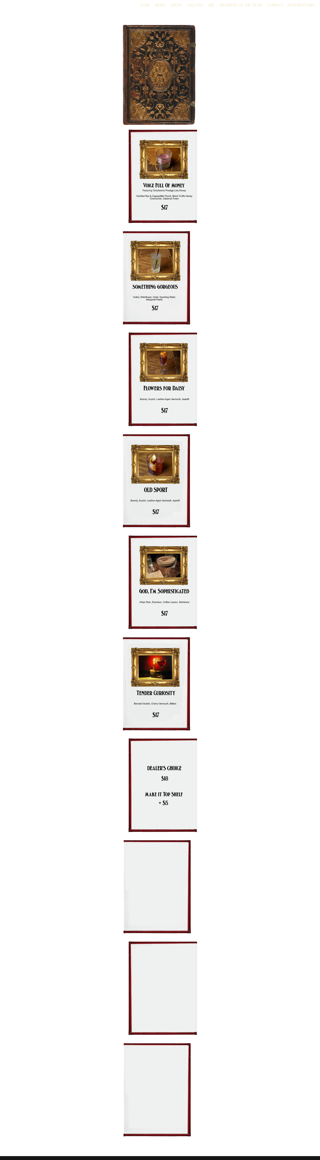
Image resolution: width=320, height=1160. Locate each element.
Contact (275, 5)
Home (145, 5)
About (176, 5)
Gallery (195, 5)
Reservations (301, 5)
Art (211, 5)
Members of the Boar (241, 5)
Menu (160, 5)
